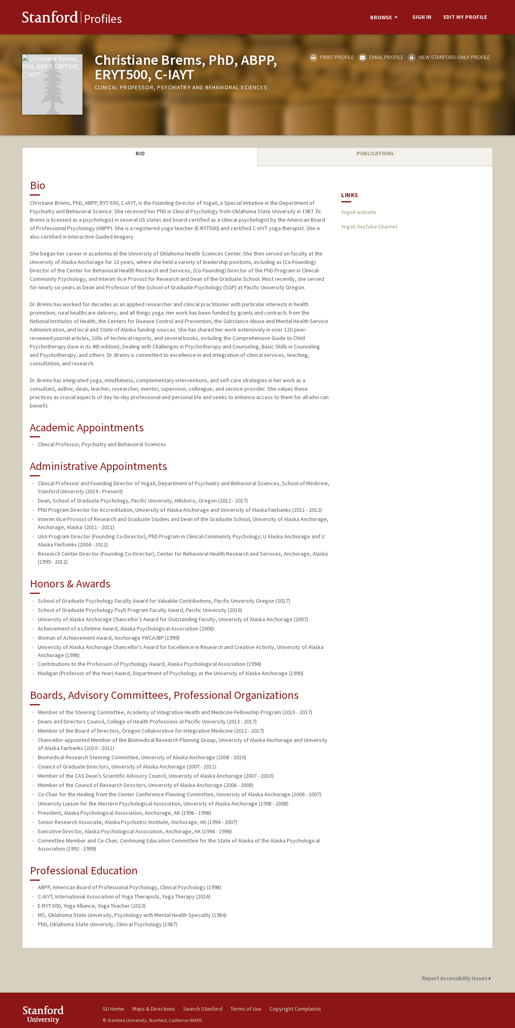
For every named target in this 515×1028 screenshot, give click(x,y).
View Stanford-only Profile (453, 57)
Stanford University (56, 1014)
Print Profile (336, 57)
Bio (140, 153)
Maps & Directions (153, 1008)
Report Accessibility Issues (455, 978)
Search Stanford (202, 1008)
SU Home (113, 1008)
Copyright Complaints (295, 1008)
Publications (375, 153)
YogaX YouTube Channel (369, 226)
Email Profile (385, 57)
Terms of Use (246, 1008)
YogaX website (358, 212)
